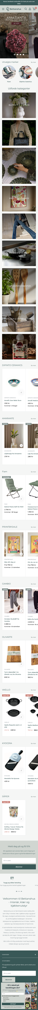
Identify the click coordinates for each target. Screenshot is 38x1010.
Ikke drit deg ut (9, 562)
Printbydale (8, 559)
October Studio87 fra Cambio (11, 620)
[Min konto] (30, 9)
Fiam (5, 504)
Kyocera (7, 776)
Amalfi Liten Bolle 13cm (12, 400)
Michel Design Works (11, 824)
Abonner (19, 867)
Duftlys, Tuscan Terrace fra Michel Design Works (13, 828)
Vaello (6, 722)
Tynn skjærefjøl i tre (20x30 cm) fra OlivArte (12, 673)
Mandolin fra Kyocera (11, 778)
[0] (34, 9)
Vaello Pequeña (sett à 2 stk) (13, 726)
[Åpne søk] (26, 9)
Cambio (6, 616)
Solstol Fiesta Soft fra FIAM (13, 507)
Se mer (33, 62)
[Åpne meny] (3, 9)
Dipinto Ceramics (10, 398)
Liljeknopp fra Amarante (13, 453)
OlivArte (7, 669)
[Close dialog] (36, 984)
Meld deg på (13, 1004)
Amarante (7, 451)
